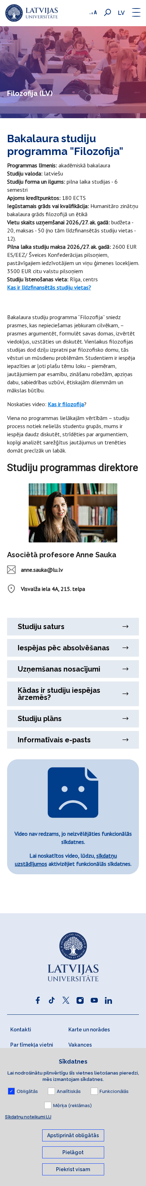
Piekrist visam (73, 1169)
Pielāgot (73, 1152)
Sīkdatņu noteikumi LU (28, 1117)
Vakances (80, 1045)
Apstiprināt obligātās (73, 1135)
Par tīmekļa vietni (31, 1045)
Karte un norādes (89, 1029)
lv (121, 13)
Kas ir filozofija (66, 404)
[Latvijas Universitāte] (31, 13)
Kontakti (20, 1029)
